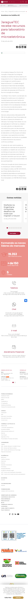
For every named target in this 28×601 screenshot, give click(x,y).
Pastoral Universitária (6, 451)
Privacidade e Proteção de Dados (9, 438)
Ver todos (13, 233)
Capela (3, 444)
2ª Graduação (4, 403)
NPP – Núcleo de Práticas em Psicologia (10, 449)
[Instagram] (13, 514)
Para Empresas (5, 498)
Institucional (4, 425)
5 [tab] (15, 227)
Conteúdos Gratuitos (8, 497)
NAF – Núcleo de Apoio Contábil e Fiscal (10, 446)
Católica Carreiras (5, 459)
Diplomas (3, 461)
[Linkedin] (22, 47)
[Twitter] (20, 47)
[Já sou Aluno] (21, 2)
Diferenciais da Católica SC (7, 431)
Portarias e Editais (5, 429)
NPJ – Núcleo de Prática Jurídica (9, 448)
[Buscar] (23, 2)
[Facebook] (17, 47)
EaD (2, 414)
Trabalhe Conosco (7, 504)
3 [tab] (11, 227)
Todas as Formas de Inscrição (8, 407)
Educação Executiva (6, 418)
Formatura (3, 466)
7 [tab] (18, 227)
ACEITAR (18, 597)
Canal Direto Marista (7, 508)
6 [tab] (17, 227)
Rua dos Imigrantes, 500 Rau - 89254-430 (7, 374)
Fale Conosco (5, 510)
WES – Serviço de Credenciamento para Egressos (13, 474)
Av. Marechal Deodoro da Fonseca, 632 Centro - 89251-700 (7, 379)
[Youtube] (18, 514)
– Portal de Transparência (7, 427)
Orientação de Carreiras (9, 495)
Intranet (3, 479)
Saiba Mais (8, 597)
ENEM (2, 399)
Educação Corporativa (6, 416)
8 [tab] (20, 227)
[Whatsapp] (25, 47)
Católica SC (4, 2)
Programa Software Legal (7, 470)
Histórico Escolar (5, 397)
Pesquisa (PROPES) (5, 468)
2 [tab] (9, 227)
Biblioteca (3, 457)
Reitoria (3, 433)
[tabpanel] (12, 211)
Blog (6, 11)
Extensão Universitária (6, 464)
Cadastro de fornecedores (7, 491)
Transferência (4, 401)
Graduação (3, 412)
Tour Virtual (3, 435)
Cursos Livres (4, 420)
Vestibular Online (5, 395)
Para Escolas (5, 500)
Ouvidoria (4, 506)
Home (2, 11)
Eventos (3, 463)
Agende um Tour (5, 436)
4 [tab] (13, 227)
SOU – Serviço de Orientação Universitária (11, 472)
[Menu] (26, 2)
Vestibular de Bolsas (6, 405)
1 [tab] (7, 227)
